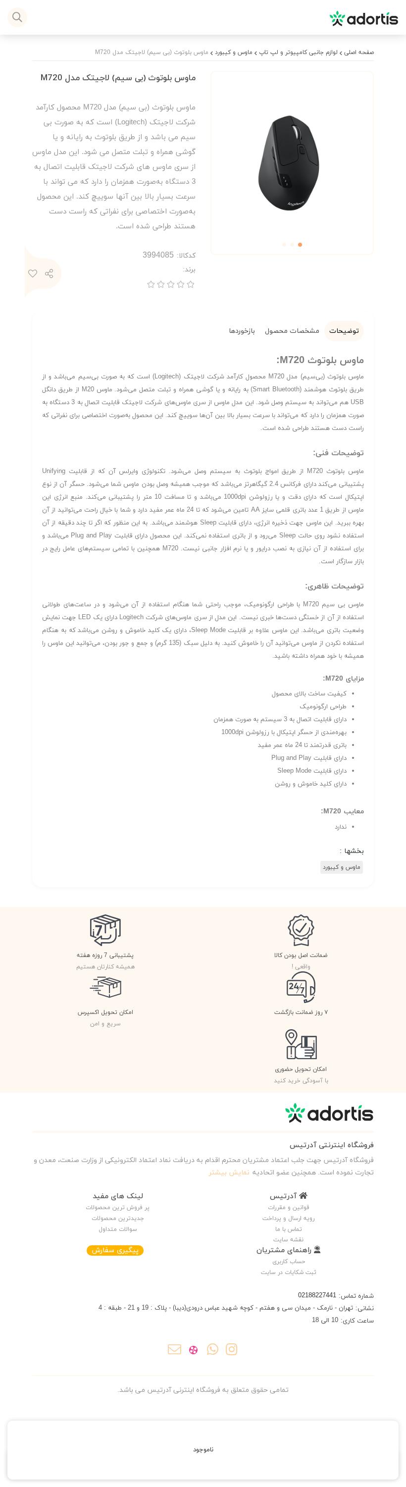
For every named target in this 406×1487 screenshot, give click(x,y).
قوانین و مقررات (288, 1208)
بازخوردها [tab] (242, 331)
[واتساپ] (212, 1351)
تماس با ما (288, 1229)
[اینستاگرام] (231, 1351)
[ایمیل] (174, 1351)
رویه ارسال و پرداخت (288, 1218)
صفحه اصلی (359, 52)
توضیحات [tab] (344, 331)
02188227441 (317, 1295)
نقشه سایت (288, 1240)
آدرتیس (284, 1196)
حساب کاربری (288, 1262)
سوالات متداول (118, 1229)
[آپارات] (193, 1351)
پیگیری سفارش (115, 1250)
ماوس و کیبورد (234, 52)
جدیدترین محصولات (118, 1218)
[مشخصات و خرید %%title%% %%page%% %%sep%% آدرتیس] (203, 1118)
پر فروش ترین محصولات (118, 1208)
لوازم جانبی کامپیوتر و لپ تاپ (298, 52)
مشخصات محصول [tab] (292, 331)
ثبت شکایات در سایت (288, 1272)
